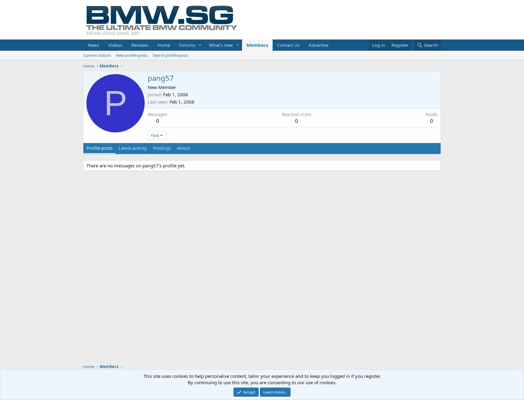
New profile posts (132, 55)
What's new (221, 45)
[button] (200, 45)
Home (163, 45)
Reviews (139, 45)
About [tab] (183, 148)
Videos (115, 45)
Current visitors (97, 55)
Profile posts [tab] (99, 148)
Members (257, 45)
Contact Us (288, 45)
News (93, 45)
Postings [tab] (162, 148)
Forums (187, 45)
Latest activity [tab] (133, 148)
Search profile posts (170, 55)
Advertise (318, 45)
